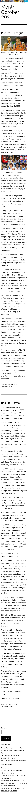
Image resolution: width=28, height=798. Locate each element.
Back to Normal (10, 402)
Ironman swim (11, 768)
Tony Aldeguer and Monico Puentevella (13, 760)
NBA (11, 706)
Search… (4, 728)
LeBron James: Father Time (10, 755)
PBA (11, 386)
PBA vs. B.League (12, 33)
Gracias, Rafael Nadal (8, 758)
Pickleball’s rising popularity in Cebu (12, 748)
